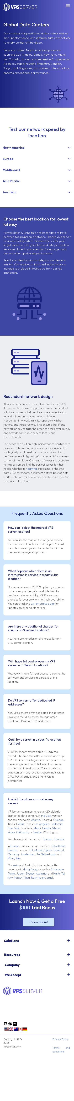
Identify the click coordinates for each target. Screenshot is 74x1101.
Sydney (30, 873)
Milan (11, 858)
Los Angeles (41, 824)
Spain (48, 850)
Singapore (57, 869)
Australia (41, 873)
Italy (18, 858)
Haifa (56, 873)
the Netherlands (46, 854)
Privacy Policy (60, 1039)
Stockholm (59, 846)
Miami (37, 828)
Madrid (39, 850)
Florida (46, 828)
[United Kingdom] (11, 1030)
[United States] (6, 1030)
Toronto (47, 839)
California (56, 824)
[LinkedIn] (5, 1024)
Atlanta (35, 819)
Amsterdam (28, 854)
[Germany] (25, 1030)
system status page (43, 603)
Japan (20, 873)
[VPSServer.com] (22, 994)
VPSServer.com (20, 7)
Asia (15, 865)
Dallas (20, 824)
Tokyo (11, 873)
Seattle (37, 832)
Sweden (13, 850)
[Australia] (16, 1030)
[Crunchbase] (15, 1024)
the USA (46, 815)
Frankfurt (58, 850)
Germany (13, 854)
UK (31, 850)
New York (13, 828)
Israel (49, 877)
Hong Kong (30, 869)
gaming (32, 468)
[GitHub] (10, 1024)
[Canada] (20, 1030)
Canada (59, 839)
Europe (14, 846)
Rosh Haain (38, 877)
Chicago (58, 819)
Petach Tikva (22, 877)
